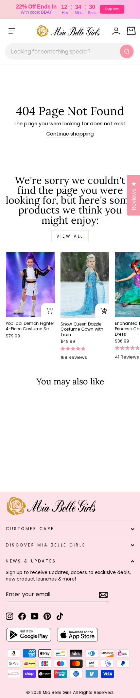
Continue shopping (70, 133)
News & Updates (31, 561)
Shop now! (112, 9)
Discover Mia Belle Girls (46, 545)
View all (70, 236)
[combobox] (70, 51)
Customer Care (30, 529)
